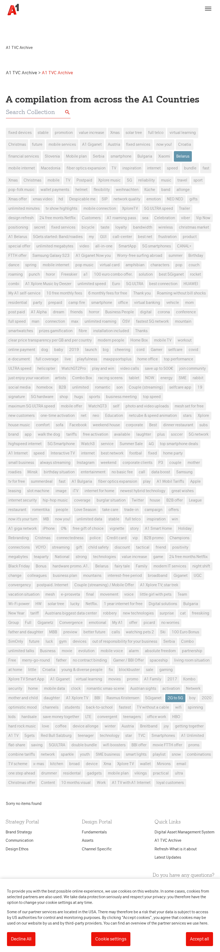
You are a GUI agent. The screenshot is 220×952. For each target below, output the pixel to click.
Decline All (21, 939)
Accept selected (148, 575)
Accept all (199, 939)
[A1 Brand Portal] (11, 9)
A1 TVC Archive (22, 72)
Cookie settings (110, 939)
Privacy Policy (60, 391)
